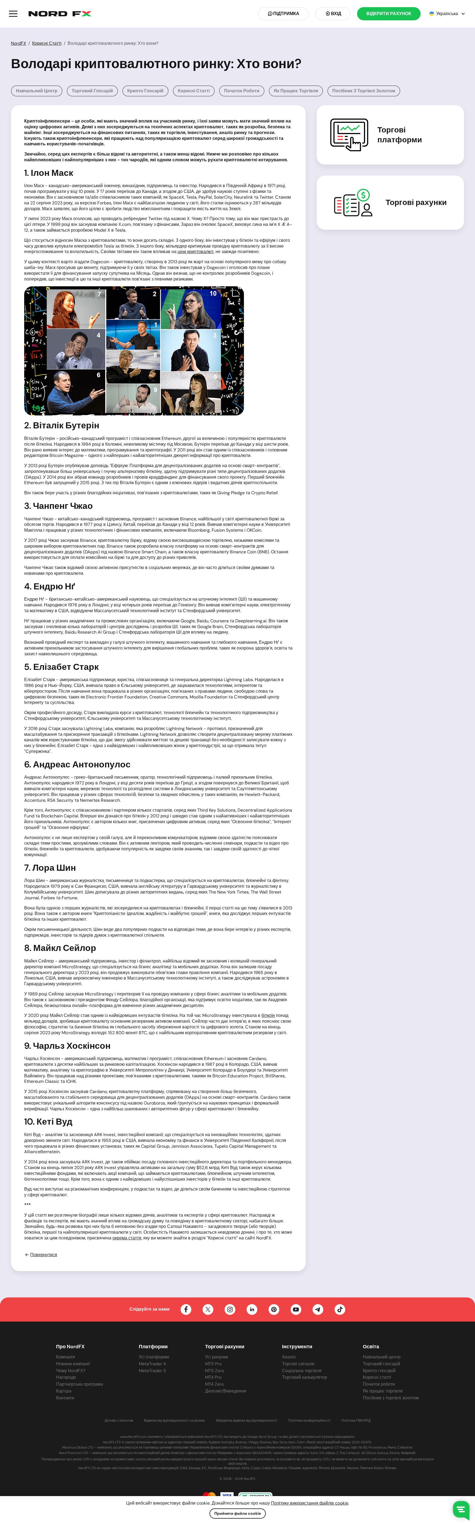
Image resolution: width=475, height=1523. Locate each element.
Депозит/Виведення (225, 1391)
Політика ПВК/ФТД (356, 1421)
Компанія (65, 1357)
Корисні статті (194, 91)
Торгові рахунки (416, 202)
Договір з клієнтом (119, 1421)
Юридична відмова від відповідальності (246, 1421)
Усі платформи (154, 1357)
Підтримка (286, 13)
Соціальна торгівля (302, 1371)
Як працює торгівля (296, 91)
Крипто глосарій (145, 91)
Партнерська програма (79, 1384)
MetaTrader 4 (152, 1364)
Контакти (65, 1398)
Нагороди (66, 1377)
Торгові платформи (399, 135)
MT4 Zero (214, 1384)
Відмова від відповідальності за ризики (174, 1421)
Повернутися (43, 1255)
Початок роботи (241, 91)
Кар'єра (63, 1391)
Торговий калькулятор (304, 1377)
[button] (13, 13)
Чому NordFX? (70, 1371)
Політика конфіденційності (309, 1421)
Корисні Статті (47, 43)
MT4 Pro (213, 1377)
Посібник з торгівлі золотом (363, 91)
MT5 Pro (213, 1364)
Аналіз (289, 1357)
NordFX (18, 43)
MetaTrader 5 (152, 1371)
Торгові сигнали (298, 1364)
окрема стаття (126, 1238)
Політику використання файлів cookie (309, 1503)
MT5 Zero (214, 1371)
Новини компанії (73, 1364)
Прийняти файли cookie (237, 1513)
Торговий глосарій (92, 91)
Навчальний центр (36, 91)
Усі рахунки (216, 1357)
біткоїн (268, 1015)
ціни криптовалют (196, 251)
